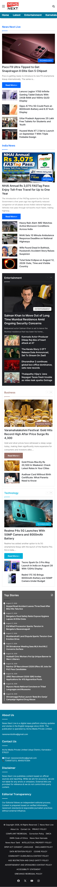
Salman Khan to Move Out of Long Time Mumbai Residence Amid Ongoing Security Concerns (27, 319)
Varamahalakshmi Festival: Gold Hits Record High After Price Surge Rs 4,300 (28, 434)
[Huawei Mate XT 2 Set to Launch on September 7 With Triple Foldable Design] (9, 134)
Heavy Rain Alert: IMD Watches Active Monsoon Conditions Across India (35, 225)
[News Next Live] (13, 6)
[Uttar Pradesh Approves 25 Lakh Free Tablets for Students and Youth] (9, 122)
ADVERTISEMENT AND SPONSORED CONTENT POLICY (28, 865)
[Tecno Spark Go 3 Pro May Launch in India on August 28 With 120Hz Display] (12, 566)
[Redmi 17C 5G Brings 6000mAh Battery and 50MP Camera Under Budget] (12, 578)
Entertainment (33, 15)
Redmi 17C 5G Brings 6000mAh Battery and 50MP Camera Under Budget (37, 577)
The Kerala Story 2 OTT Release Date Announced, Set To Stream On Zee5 (35, 352)
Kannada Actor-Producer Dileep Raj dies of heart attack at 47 (35, 339)
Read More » (11, 85)
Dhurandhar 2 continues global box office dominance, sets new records (37, 364)
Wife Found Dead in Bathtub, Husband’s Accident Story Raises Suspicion (36, 250)
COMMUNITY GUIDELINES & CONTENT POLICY (28, 856)
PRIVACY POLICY (39, 829)
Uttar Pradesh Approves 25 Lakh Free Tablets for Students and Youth (36, 121)
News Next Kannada (38, 838)
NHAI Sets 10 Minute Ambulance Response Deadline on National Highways (36, 238)
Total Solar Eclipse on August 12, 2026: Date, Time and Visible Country (36, 263)
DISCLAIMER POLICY (44, 847)
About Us (15, 829)
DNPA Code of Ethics (19, 838)
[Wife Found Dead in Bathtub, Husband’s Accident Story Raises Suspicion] (9, 251)
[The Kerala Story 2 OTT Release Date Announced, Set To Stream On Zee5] (12, 353)
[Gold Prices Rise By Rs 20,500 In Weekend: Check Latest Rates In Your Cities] (12, 465)
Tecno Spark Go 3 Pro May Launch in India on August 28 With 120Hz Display (37, 565)
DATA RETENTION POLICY (21, 851)
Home (5, 15)
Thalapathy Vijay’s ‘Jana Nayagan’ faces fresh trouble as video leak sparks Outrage (37, 377)
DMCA (48, 834)
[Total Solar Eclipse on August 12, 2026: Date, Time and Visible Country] (9, 264)
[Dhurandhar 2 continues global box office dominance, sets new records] (12, 365)
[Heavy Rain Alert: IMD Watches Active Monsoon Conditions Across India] (9, 226)
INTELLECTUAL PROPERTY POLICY (37, 842)
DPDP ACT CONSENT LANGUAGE (18, 847)
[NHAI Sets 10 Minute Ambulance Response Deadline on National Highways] (9, 239)
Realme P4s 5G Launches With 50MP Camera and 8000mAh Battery (24, 534)
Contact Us (25, 829)
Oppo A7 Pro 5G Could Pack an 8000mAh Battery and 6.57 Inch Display (36, 109)
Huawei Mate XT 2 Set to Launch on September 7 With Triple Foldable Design (36, 133)
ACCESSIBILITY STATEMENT (29, 869)
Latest (16, 15)
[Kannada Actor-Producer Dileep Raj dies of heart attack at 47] (12, 340)
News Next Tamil (12, 842)
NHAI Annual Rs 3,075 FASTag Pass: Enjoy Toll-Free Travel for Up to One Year (26, 189)
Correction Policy (36, 834)
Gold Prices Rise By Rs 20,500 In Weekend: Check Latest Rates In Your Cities (36, 465)
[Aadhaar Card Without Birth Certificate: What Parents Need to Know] (12, 478)
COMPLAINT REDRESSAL (16, 834)
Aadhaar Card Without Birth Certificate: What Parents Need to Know (36, 477)
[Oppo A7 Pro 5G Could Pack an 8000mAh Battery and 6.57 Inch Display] (9, 109)
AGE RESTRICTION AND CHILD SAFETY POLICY (28, 860)
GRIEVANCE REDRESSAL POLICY (28, 874)
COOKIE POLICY (40, 851)
